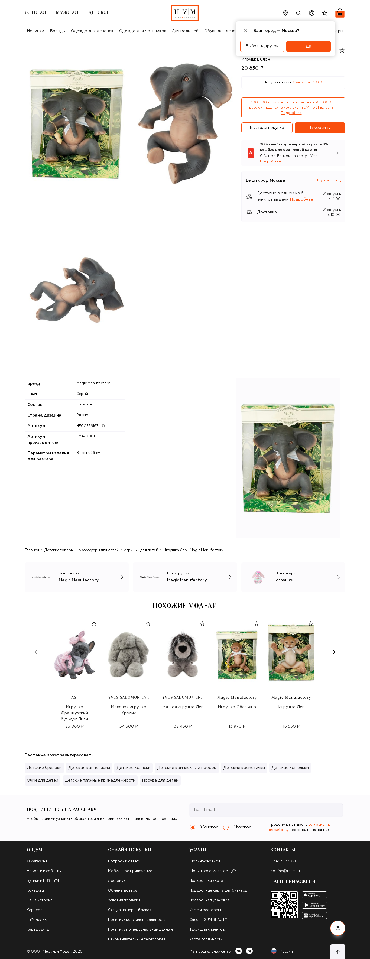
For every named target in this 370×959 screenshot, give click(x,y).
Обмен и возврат (123, 890)
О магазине (37, 861)
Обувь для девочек (223, 31)
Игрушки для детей (141, 550)
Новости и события (44, 871)
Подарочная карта (206, 881)
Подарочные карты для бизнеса (218, 890)
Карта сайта (38, 929)
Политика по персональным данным (140, 929)
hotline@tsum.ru (285, 871)
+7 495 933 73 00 (285, 861)
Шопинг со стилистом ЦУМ (213, 871)
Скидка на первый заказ (129, 910)
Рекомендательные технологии (136, 939)
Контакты (35, 890)
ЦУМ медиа (37, 920)
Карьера (35, 910)
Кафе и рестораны (206, 910)
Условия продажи (124, 900)
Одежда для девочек (92, 31)
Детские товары (58, 550)
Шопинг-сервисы (204, 861)
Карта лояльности (206, 939)
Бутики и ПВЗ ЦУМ (43, 881)
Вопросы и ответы (124, 861)
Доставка (116, 881)
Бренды (58, 31)
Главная (32, 550)
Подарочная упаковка (209, 900)
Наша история (40, 900)
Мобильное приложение (130, 871)
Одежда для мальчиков (142, 31)
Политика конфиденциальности (137, 920)
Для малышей (185, 31)
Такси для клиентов (207, 929)
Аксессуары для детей (99, 550)
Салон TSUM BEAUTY (208, 920)
